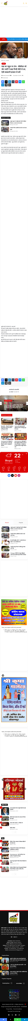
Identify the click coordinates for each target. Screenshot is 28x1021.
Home (3, 60)
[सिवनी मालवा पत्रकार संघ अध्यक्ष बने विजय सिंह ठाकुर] (5, 818)
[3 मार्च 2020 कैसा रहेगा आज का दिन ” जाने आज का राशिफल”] (5, 967)
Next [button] (25, 700)
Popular (21, 522)
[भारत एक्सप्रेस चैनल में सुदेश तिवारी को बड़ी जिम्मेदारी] (5, 811)
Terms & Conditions (17, 1009)
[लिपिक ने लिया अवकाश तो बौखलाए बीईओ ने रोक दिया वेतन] (5, 843)
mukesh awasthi (6, 75)
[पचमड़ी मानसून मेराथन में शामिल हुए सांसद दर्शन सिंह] (5, 548)
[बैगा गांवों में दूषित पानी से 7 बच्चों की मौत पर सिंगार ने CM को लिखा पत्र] (5, 542)
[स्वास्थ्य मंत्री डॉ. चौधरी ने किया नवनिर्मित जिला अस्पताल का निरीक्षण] (5, 973)
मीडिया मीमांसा (12, 827)
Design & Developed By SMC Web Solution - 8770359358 (14, 1006)
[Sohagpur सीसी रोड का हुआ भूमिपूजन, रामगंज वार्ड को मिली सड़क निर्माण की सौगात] (5, 555)
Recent (7, 522)
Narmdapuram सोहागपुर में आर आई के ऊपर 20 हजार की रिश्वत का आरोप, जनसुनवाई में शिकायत (6, 443)
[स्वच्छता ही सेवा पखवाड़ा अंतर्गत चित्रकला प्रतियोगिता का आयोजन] (5, 850)
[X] (14, 392)
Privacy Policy (9, 1009)
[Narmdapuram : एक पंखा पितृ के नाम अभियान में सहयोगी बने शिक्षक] (5, 856)
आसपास (7, 60)
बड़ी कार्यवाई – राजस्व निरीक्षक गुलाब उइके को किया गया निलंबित (13, 407)
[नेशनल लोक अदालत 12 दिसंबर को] (5, 824)
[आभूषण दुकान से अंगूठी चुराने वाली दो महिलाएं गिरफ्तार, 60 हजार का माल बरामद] (5, 123)
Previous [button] (3, 700)
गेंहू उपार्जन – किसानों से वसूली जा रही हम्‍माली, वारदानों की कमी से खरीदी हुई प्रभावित (7, 428)
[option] (14, 403)
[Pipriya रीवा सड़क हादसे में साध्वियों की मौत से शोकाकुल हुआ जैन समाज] (21, 421)
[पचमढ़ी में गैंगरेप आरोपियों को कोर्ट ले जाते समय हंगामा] (5, 129)
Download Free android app (14, 1011)
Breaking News (8, 402)
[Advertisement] (14, 22)
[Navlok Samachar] (6, 3)
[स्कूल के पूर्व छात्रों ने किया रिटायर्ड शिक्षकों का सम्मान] (5, 863)
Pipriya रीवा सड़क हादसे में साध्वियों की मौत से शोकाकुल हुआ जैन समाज (20, 428)
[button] (3, 675)
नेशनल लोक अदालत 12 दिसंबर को (16, 822)
